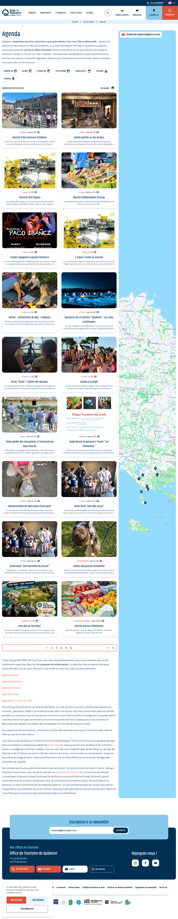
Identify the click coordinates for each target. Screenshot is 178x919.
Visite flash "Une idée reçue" (89, 506)
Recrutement (61, 887)
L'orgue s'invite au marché (89, 257)
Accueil (75, 22)
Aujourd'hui (8, 71)
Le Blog (89, 13)
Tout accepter (16, 900)
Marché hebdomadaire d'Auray (89, 197)
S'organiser (61, 13)
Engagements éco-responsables (146, 887)
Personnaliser (27, 909)
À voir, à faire (76, 13)
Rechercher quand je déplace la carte (143, 35)
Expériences (45, 13)
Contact (72, 869)
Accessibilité (155, 3)
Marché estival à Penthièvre (89, 626)
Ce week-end (41, 71)
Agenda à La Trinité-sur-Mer (17, 700)
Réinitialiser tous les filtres (13, 88)
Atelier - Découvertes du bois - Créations (29, 317)
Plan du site (163, 887)
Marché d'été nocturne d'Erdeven (30, 137)
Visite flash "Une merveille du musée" (30, 566)
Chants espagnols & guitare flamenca (29, 257)
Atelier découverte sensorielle (89, 566)
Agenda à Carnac (10, 694)
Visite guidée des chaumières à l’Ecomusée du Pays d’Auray (30, 444)
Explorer (32, 13)
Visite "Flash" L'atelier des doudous (29, 382)
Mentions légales (74, 887)
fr (169, 3)
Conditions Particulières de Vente (93, 887)
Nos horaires (100, 869)
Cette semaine (60, 71)
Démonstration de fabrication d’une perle (29, 506)
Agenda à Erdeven (11, 687)
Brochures (46, 869)
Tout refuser (38, 900)
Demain (25, 71)
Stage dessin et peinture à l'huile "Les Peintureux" (89, 444)
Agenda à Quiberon (12, 681)
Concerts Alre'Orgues (29, 197)
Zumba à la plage (89, 382)
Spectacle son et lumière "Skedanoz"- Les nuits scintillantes (89, 319)
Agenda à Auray (10, 675)
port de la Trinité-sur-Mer (70, 772)
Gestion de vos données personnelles (119, 887)
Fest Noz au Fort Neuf (30, 626)
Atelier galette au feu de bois (89, 137)
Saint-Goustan (55, 745)
